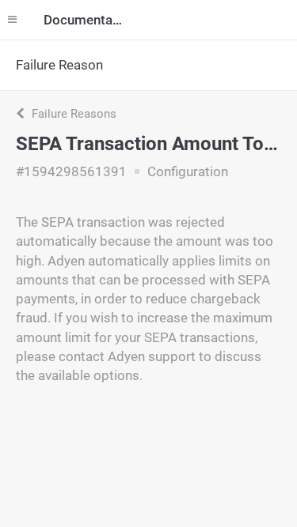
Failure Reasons (72, 114)
